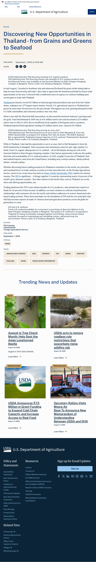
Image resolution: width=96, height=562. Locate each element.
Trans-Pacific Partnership (43, 261)
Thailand (7, 102)
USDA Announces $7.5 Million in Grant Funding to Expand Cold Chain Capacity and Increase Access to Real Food (24, 410)
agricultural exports (16, 254)
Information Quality (12, 493)
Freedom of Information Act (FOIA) (10, 487)
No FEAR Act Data (32, 478)
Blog (18, 6)
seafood (80, 254)
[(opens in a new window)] (58, 476)
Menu (92, 12)
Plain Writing (9, 509)
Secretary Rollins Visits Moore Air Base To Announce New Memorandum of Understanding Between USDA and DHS (71, 412)
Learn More (13, 357)
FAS (57, 254)
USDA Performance (33, 494)
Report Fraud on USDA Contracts (38, 487)
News (6, 6)
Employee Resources (35, 6)
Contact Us (29, 471)
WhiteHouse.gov (10, 551)
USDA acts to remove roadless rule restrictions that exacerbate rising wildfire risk (68, 340)
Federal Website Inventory (35, 474)
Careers (28, 467)
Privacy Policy (9, 512)
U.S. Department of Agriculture (49, 12)
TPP (17, 176)
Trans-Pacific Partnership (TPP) (58, 173)
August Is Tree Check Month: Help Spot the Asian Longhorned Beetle (23, 338)
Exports (45, 254)
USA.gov (7, 547)
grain (67, 254)
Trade (7, 244)
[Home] (24, 13)
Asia (34, 254)
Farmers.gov (8, 531)
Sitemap (28, 491)
